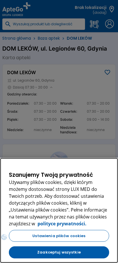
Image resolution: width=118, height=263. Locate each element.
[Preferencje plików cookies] (4, 237)
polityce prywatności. (61, 223)
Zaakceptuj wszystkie (59, 252)
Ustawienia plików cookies (58, 236)
